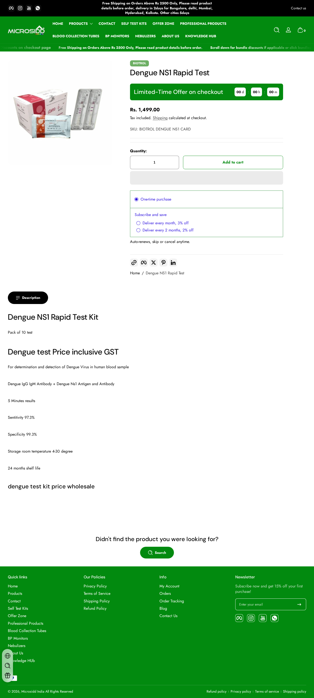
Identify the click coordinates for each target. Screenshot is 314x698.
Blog (163, 608)
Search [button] (160, 552)
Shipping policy (294, 691)
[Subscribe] (299, 604)
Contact (14, 601)
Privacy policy (241, 691)
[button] (277, 30)
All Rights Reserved (59, 691)
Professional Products (25, 623)
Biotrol (139, 63)
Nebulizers (16, 645)
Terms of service (267, 691)
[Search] (277, 30)
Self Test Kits (18, 608)
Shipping (160, 118)
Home (135, 273)
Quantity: (138, 151)
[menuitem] (43, 586)
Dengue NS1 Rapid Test (165, 273)
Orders (165, 593)
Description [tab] (31, 297)
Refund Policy (95, 608)
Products (78, 23)
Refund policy (216, 691)
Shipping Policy (97, 601)
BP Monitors (18, 638)
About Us (15, 653)
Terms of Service (97, 593)
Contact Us (168, 616)
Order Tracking (171, 601)
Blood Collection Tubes (27, 631)
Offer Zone (17, 616)
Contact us (298, 8)
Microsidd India (32, 691)
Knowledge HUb (21, 660)
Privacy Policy (95, 586)
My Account (169, 586)
